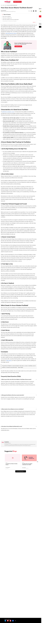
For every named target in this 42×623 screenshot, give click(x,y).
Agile (5, 5)
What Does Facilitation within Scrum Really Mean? (11, 19)
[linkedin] (36, 11)
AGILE (6, 462)
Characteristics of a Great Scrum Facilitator (9, 21)
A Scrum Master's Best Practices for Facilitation (10, 22)
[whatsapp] (34, 11)
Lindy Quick (24, 467)
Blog (3, 5)
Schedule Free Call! (18, 46)
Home (1, 5)
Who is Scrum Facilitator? (7, 16)
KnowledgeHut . (4, 10)
